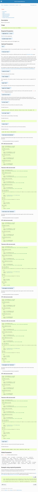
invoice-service (12, 5)
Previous (4, 484)
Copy (34, 477)
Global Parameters (5, 16)
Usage (3, 12)
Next (34, 484)
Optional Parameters (6, 15)
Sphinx (6, 490)
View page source (33, 5)
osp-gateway (6, 5)
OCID (4, 36)
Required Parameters (7, 31)
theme (11, 490)
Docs (2, 5)
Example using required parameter (8, 17)
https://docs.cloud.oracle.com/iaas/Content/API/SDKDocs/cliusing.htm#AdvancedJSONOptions (18, 68)
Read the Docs (19, 490)
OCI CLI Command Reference (19, 1)
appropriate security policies (14, 474)
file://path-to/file (30, 54)
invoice (17, 5)
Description (4, 11)
